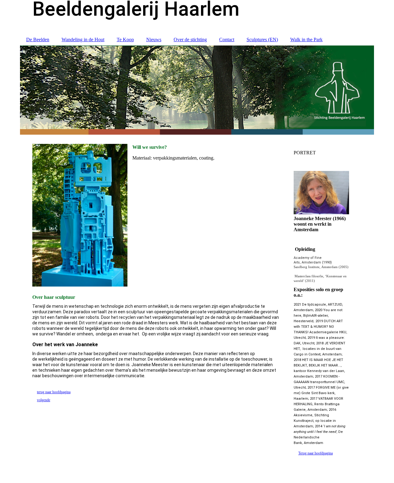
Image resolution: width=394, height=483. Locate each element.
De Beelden (37, 39)
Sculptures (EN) (262, 39)
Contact (226, 39)
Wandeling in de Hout (83, 39)
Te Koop (125, 39)
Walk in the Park (306, 39)
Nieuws (153, 39)
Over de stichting (190, 39)
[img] (197, 90)
